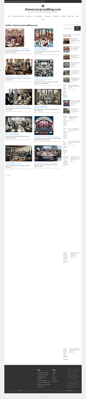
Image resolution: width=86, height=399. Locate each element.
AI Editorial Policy (43, 397)
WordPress (21, 390)
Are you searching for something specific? (71, 24)
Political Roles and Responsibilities (13, 134)
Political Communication (42, 380)
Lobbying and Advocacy (39, 80)
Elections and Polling (39, 136)
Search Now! (77, 28)
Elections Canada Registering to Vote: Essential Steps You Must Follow (75, 40)
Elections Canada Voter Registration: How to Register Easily (74, 117)
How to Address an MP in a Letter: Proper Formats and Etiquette (75, 71)
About (77, 16)
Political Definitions (10, 162)
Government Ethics (38, 16)
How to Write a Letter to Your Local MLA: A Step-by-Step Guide (75, 48)
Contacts (43, 19)
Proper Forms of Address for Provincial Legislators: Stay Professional (75, 254)
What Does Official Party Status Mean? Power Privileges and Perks (74, 86)
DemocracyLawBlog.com (43, 9)
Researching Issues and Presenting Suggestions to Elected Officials (75, 79)
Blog (53, 374)
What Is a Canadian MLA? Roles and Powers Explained (74, 129)
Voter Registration (25, 48)
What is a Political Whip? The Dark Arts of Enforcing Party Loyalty (74, 142)
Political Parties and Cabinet (12, 133)
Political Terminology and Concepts (44, 384)
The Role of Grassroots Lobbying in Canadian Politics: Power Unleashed (32, 1)
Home (9, 16)
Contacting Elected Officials (17, 16)
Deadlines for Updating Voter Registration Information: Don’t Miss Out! (75, 158)
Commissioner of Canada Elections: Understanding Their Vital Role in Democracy (76, 102)
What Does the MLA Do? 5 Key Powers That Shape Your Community (75, 350)
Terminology (62, 16)
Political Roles (55, 16)
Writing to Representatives (40, 49)
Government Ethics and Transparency (43, 79)
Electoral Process (29, 16)
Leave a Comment (28, 53)
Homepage (54, 372)
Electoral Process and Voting (12, 48)
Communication (47, 16)
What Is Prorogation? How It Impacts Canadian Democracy (75, 110)
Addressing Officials (10, 76)
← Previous (7, 175)
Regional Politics (70, 16)
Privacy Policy (55, 381)
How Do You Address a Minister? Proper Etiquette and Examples (75, 56)
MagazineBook (69, 390)
